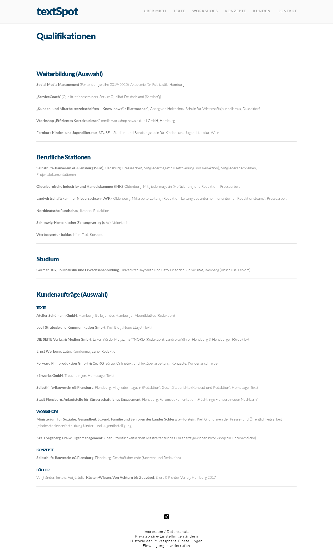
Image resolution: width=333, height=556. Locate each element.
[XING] (166, 517)
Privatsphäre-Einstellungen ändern (166, 536)
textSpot (57, 11)
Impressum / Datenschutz (167, 531)
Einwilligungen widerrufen (166, 545)
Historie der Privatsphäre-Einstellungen (166, 541)
